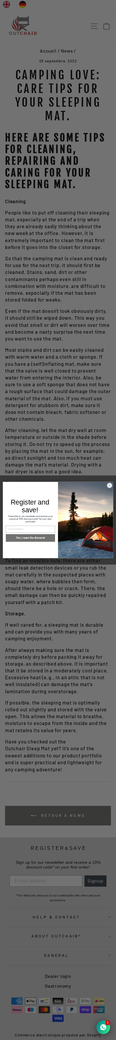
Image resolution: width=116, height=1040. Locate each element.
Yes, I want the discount (30, 538)
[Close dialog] (109, 485)
